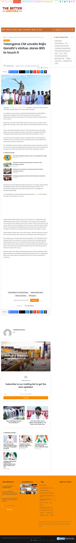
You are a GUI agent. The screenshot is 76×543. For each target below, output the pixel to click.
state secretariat (21, 295)
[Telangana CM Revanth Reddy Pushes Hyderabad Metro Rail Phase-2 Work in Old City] (10, 456)
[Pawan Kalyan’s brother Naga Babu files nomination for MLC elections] (34, 489)
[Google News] (29, 305)
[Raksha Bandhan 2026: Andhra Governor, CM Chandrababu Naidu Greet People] (34, 485)
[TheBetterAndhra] (12, 9)
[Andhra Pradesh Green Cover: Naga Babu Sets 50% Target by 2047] (22, 489)
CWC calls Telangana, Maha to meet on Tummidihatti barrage (30, 156)
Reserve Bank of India (59, 58)
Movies (20, 29)
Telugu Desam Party (67, 61)
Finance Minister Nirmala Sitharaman (62, 50)
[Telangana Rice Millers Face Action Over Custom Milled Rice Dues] (41, 439)
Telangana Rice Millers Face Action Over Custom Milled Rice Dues (41, 445)
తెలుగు (40, 29)
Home (3, 29)
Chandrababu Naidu (44, 490)
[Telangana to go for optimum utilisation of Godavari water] (26, 439)
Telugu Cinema (58, 61)
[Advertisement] (51, 15)
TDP (52, 510)
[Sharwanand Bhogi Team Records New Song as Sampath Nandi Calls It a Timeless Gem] (34, 492)
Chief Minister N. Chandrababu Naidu (62, 48)
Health (56, 53)
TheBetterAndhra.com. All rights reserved (31, 538)
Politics (14, 29)
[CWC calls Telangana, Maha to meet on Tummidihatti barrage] (7, 157)
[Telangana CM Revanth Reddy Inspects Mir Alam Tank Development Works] (7, 164)
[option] (25, 356)
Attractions (26, 29)
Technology (52, 540)
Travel (33, 29)
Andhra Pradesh (58, 40)
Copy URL (34, 300)
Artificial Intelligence (59, 43)
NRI (37, 29)
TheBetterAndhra (10, 65)
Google (41, 502)
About (44, 540)
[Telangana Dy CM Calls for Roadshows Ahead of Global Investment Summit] (7, 171)
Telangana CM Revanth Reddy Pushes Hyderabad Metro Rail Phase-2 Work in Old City (9, 464)
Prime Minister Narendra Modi (61, 55)
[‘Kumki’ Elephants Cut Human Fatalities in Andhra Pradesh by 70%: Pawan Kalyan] (28, 489)
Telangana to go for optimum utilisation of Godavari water (25, 445)
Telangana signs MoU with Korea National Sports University (29, 176)
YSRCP (56, 63)
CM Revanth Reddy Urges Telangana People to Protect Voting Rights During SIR (10, 446)
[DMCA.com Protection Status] (65, 540)
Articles (8, 29)
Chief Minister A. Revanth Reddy (17, 107)
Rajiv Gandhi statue (37, 292)
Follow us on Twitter (65, 482)
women (37, 194)
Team (47, 540)
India (61, 53)
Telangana (10, 37)
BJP (66, 43)
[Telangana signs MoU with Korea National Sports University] (7, 178)
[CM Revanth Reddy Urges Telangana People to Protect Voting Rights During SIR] (10, 439)
